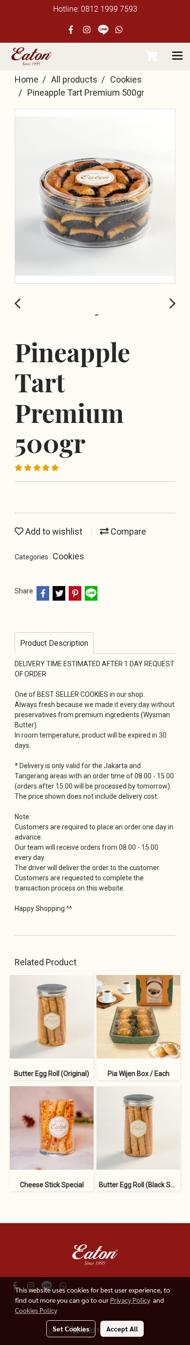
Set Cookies (71, 1328)
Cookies (68, 556)
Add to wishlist (52, 531)
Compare (127, 531)
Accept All (122, 1328)
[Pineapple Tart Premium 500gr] (95, 196)
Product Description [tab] (54, 643)
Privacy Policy (130, 1299)
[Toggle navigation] (177, 56)
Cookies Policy (36, 1310)
